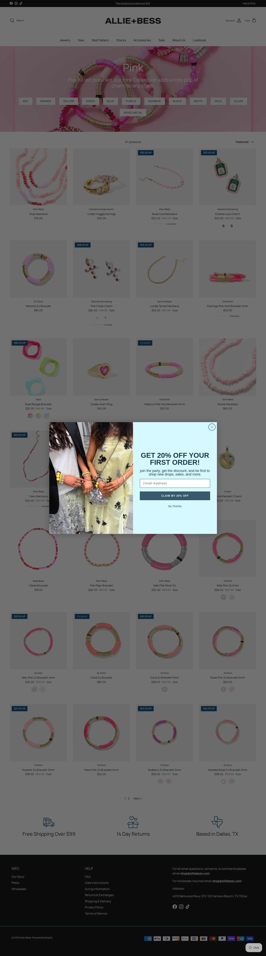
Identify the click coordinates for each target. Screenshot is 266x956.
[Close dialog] (212, 427)
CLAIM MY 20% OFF (175, 495)
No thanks (175, 506)
